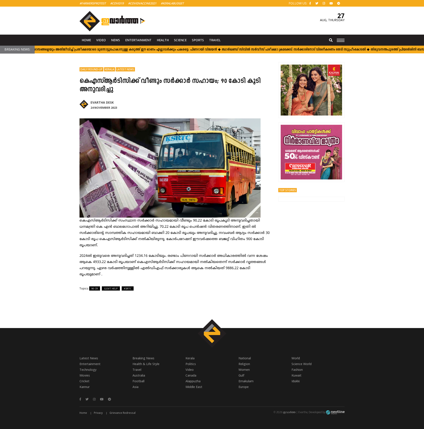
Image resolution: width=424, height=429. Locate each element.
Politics (191, 364)
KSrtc (127, 288)
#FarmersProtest (93, 3)
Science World (302, 364)
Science (180, 40)
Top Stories (287, 190)
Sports (198, 40)
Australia (138, 375)
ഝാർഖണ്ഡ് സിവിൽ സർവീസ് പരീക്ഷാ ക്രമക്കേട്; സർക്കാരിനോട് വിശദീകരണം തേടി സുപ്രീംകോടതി (294, 49)
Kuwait (296, 375)
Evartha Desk (102, 102)
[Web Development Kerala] (335, 412)
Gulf (241, 375)
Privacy (98, 413)
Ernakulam (246, 381)
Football (138, 381)
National (244, 358)
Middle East (194, 387)
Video (101, 40)
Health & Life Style (145, 364)
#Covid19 (117, 3)
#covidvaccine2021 (142, 3)
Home (86, 40)
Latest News (125, 69)
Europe (243, 387)
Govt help (111, 288)
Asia (135, 387)
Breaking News (143, 358)
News (115, 40)
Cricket (84, 381)
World (296, 358)
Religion (244, 364)
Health (163, 40)
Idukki (296, 381)
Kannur (85, 387)
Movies (85, 375)
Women (244, 369)
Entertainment (138, 40)
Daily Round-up (91, 69)
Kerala (109, 69)
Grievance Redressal (123, 413)
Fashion (297, 369)
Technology (88, 369)
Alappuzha (193, 381)
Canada (191, 375)
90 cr (94, 288)
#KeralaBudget (172, 3)
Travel (215, 40)
